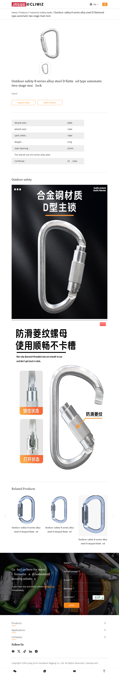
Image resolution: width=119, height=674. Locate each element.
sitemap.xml (91, 663)
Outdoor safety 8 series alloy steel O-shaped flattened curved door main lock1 (59, 530)
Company (17, 637)
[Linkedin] (30, 652)
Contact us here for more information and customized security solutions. (31, 573)
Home (14, 12)
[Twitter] (18, 652)
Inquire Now (23, 102)
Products (23, 12)
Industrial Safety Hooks (41, 12)
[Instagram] (36, 652)
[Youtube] (13, 652)
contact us (49, 586)
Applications (18, 630)
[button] (113, 515)
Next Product (50, 102)
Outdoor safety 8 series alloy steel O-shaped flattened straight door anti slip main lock (93, 542)
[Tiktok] (24, 652)
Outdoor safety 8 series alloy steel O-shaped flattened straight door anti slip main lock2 (26, 530)
